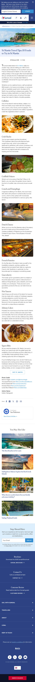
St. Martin (20, 65)
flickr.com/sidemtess (20, 387)
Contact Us (17, 578)
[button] (17, 603)
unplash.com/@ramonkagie (18, 379)
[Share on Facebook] (6, 401)
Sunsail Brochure (17, 562)
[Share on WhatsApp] (17, 401)
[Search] (16, 18)
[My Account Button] (21, 18)
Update (27, 11)
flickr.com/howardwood (18, 386)
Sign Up (29, 540)
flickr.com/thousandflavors (24, 381)
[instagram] (20, 657)
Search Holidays (17, 678)
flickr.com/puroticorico (19, 383)
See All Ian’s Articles (10, 416)
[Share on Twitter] (13, 401)
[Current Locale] (17, 668)
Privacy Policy (9, 545)
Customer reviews (16, 593)
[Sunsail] (6, 17)
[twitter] (15, 657)
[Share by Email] (21, 401)
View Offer (25, 22)
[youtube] (25, 657)
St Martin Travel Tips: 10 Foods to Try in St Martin (22, 26)
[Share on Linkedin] (9, 401)
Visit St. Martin (17, 372)
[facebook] (10, 657)
